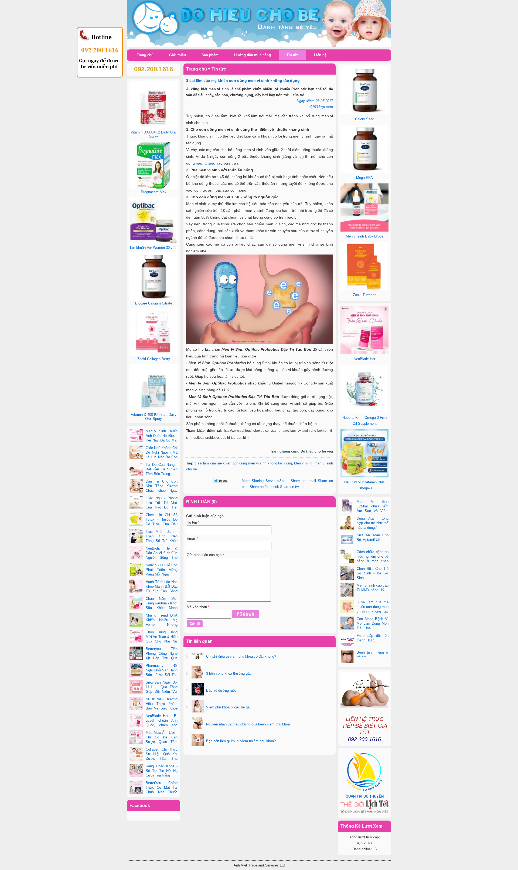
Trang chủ (145, 55)
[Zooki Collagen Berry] (154, 355)
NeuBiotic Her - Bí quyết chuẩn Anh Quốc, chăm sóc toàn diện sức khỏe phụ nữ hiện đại (154, 725)
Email (192, 539)
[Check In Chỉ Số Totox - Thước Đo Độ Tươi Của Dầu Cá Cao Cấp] (136, 520)
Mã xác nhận (198, 607)
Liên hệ (320, 55)
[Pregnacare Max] (154, 188)
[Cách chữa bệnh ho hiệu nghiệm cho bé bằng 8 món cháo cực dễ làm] (347, 557)
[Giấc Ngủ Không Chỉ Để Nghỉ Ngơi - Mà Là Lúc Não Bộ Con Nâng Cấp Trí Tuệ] (136, 453)
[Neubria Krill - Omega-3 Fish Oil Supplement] (364, 412)
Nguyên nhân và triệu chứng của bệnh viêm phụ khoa (247, 724)
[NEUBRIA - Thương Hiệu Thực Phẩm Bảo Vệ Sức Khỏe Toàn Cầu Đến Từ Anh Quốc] (136, 704)
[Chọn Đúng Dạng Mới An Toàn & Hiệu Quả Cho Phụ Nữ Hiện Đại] (136, 637)
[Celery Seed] (364, 113)
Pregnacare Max (153, 192)
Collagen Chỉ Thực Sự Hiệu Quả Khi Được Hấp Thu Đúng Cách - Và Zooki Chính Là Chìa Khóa (154, 758)
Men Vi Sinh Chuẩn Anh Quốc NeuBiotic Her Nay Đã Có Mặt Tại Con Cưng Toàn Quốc (154, 440)
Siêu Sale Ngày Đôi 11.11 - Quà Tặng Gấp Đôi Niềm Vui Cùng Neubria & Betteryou (154, 691)
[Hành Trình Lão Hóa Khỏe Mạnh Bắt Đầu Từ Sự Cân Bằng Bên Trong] (136, 587)
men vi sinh (205, 163)
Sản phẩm (210, 55)
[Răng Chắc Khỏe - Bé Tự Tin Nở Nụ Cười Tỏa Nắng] (136, 771)
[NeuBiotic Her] (364, 353)
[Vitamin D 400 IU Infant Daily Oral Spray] (154, 411)
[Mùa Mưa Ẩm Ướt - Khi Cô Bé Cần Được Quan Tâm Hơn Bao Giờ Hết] (136, 737)
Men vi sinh (303, 463)
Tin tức (292, 55)
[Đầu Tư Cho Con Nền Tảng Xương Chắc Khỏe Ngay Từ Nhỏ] (136, 486)
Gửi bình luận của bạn (205, 555)
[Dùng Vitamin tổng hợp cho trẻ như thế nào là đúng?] (347, 523)
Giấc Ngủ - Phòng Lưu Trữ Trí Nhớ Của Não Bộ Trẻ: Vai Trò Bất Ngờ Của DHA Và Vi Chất (154, 507)
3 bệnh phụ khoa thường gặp (228, 673)
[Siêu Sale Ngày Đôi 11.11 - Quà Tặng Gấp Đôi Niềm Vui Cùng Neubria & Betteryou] (136, 687)
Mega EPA (364, 178)
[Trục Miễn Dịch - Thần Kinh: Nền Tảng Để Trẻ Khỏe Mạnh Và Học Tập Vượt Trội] (136, 536)
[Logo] (259, 24)
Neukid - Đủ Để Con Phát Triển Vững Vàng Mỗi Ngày (162, 569)
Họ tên (193, 522)
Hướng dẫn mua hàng (252, 55)
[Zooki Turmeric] (364, 289)
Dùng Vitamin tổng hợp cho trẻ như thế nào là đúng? (372, 523)
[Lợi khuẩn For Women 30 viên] (154, 244)
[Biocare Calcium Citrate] (154, 299)
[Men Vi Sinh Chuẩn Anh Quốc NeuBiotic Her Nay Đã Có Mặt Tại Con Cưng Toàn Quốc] (136, 436)
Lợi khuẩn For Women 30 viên (153, 248)
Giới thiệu (177, 55)
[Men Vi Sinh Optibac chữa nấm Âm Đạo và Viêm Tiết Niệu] (347, 506)
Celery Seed (364, 119)
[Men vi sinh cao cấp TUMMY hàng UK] (347, 590)
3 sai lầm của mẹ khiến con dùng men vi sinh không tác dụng (243, 463)
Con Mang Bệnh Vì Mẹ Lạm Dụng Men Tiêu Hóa (372, 623)
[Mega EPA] (364, 172)
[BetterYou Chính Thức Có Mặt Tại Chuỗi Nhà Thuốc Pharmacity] (136, 788)
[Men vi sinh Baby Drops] (364, 230)
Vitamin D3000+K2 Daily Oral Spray (153, 134)
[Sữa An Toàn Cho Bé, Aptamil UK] (347, 540)
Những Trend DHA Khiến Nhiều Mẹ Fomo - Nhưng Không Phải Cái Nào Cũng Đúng (154, 624)
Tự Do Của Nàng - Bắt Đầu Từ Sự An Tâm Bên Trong (162, 469)
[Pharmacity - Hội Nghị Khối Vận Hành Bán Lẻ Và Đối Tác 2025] (136, 670)
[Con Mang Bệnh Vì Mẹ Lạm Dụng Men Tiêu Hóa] (347, 624)
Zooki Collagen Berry (153, 359)
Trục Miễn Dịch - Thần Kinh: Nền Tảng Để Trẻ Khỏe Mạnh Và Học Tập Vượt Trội (154, 541)
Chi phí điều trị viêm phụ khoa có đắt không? (240, 656)
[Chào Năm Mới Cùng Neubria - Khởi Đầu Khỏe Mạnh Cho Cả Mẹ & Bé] (136, 603)
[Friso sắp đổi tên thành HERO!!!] (347, 640)
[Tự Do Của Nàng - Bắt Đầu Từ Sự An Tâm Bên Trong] (136, 469)
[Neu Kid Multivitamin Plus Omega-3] (364, 476)
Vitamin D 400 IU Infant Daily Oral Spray (153, 417)
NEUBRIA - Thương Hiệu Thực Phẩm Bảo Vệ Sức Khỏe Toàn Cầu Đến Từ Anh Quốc (154, 708)
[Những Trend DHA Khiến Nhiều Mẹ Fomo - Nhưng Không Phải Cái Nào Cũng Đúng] (136, 620)
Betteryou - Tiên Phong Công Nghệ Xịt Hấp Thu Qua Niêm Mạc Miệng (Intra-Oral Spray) (154, 658)
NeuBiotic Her (364, 359)
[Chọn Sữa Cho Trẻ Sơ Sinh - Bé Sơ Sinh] (347, 573)
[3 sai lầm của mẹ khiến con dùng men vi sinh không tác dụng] (347, 607)
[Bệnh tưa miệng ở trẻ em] (347, 657)
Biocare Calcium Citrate (153, 303)
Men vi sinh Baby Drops (364, 236)
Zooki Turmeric (364, 295)
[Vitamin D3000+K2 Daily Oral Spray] (154, 128)
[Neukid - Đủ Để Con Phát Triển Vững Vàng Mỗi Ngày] (136, 570)
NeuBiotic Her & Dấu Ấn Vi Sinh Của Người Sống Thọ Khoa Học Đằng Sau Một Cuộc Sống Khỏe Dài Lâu (154, 557)
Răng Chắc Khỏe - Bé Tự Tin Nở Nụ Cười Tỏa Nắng (162, 770)
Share (265, 481)
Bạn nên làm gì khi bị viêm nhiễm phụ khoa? (240, 741)
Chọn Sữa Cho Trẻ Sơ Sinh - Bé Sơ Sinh (372, 573)
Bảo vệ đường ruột (220, 690)
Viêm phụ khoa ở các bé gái (227, 707)
